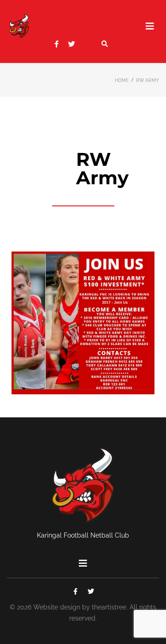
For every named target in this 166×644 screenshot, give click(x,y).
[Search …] (104, 44)
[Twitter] (71, 44)
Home (122, 80)
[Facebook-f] (56, 44)
